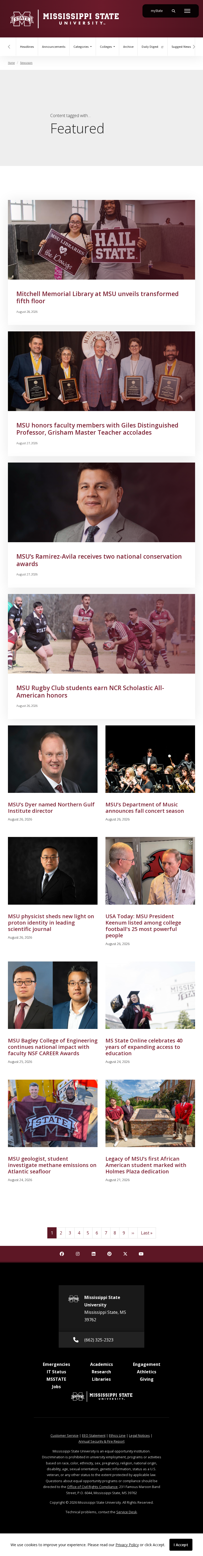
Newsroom (26, 63)
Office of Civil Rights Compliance (92, 1486)
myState (159, 10)
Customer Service (64, 1435)
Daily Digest (150, 46)
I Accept (181, 1544)
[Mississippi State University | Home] (64, 18)
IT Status (56, 1372)
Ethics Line (117, 1435)
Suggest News (181, 46)
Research (101, 1372)
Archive (128, 46)
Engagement (146, 1364)
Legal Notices (139, 1435)
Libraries (101, 1379)
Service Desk (126, 1512)
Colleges (106, 46)
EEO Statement (93, 1435)
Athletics (146, 1372)
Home (11, 63)
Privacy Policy (127, 1544)
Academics (101, 1364)
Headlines (27, 46)
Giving (147, 1379)
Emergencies (56, 1364)
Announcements (53, 46)
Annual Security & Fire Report (101, 1441)
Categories (81, 46)
